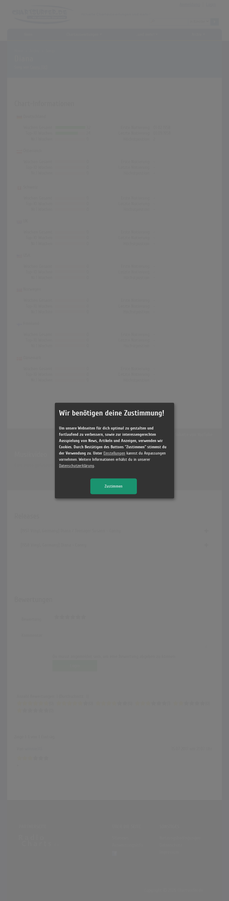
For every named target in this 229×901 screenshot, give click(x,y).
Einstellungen (114, 453)
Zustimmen (114, 486)
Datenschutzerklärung (76, 465)
